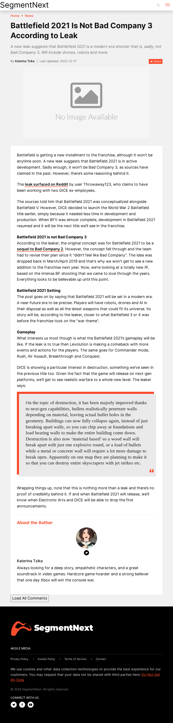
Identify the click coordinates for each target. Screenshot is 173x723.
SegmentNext (24, 4)
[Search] (158, 5)
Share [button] (157, 61)
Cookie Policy (46, 659)
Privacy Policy (19, 659)
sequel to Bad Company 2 (40, 249)
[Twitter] (86, 553)
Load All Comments (29, 598)
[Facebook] (23, 705)
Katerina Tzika (25, 61)
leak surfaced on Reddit (46, 184)
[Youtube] (31, 705)
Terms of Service (75, 659)
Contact (101, 659)
